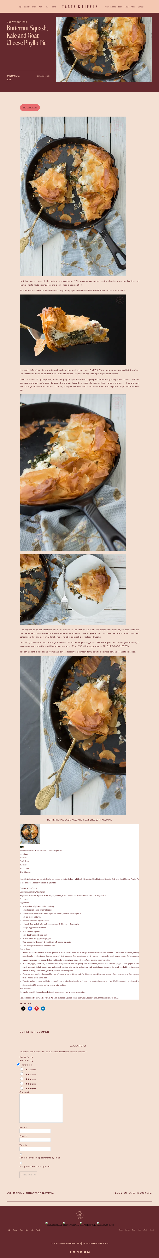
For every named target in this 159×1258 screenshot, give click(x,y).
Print (22, 847)
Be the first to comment (35, 1032)
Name (23, 1127)
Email (23, 1136)
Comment (25, 1092)
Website (23, 1145)
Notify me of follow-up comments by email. (39, 1158)
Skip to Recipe (30, 108)
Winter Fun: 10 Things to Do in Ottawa (31, 1193)
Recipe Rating (26, 1057)
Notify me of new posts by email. (35, 1166)
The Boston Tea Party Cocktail (131, 1193)
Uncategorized (17, 22)
